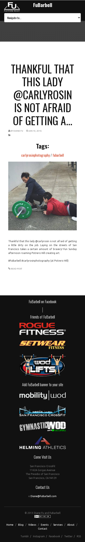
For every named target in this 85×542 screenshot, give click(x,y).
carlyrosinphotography (35, 155)
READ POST (16, 269)
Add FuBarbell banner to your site (42, 384)
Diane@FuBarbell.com (44, 496)
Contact (42, 528)
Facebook (54, 536)
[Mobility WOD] (42, 399)
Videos (32, 524)
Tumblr (24, 536)
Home (9, 524)
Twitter (68, 536)
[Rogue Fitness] (42, 334)
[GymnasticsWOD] (42, 430)
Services (58, 524)
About (70, 524)
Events (44, 524)
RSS (79, 536)
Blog (21, 524)
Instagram (39, 536)
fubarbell (58, 155)
